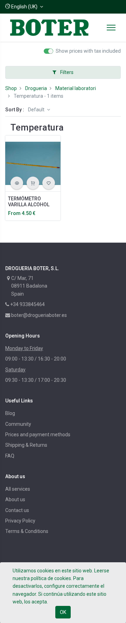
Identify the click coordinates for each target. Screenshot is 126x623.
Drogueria (36, 88)
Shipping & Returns (26, 445)
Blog (10, 413)
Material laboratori (75, 88)
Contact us (17, 510)
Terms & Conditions (26, 531)
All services (17, 489)
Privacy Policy (20, 521)
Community (18, 424)
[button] (24, 6)
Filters (66, 72)
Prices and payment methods (37, 434)
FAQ (9, 456)
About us (15, 499)
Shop (11, 88)
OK (63, 612)
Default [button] (37, 109)
